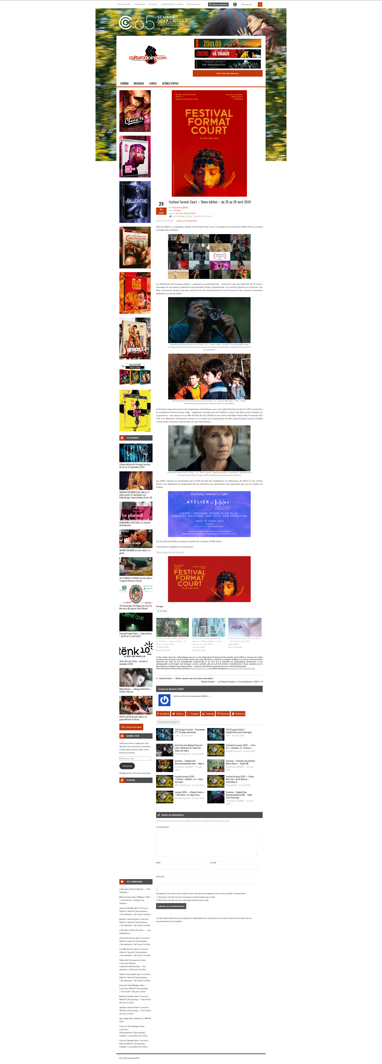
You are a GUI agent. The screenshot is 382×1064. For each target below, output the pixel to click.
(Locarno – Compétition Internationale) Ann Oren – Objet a (189, 762)
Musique (139, 83)
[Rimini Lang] (135, 385)
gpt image (124, 1018)
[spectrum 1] (135, 430)
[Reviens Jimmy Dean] (135, 176)
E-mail (213, 862)
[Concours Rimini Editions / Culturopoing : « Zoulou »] (228, 43)
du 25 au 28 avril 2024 (185, 213)
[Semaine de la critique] (191, 21)
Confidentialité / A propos (172, 4)
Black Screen (125, 897)
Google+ (195, 713)
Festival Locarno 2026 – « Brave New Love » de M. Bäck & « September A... (240, 779)
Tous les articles (124, 4)
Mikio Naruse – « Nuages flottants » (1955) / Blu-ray (135, 690)
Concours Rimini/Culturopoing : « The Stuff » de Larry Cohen (135, 999)
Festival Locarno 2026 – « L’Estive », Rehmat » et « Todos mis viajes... (189, 779)
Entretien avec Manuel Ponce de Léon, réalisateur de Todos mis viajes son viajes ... (188, 747)
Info (235, 4)
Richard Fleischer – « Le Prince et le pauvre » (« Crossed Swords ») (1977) (230, 681)
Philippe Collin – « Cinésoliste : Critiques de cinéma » (135, 900)
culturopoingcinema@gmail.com (240, 668)
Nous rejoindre (220, 4)
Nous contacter (193, 4)
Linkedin (210, 713)
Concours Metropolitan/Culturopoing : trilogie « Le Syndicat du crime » (133, 1032)
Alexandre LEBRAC (180, 207)
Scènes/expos (170, 83)
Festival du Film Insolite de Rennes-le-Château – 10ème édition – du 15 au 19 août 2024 (172, 641)
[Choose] (135, 131)
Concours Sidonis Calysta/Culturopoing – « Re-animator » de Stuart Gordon (134, 911)
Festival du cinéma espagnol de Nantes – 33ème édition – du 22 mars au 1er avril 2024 (207, 641)
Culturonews (139, 4)
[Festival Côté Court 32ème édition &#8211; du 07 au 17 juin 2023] (244, 627)
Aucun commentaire (164, 220)
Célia (121, 889)
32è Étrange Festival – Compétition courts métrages (239, 731)
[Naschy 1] (135, 313)
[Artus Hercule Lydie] (135, 358)
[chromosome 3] (135, 267)
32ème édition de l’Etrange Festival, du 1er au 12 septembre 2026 (134, 466)
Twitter (180, 713)
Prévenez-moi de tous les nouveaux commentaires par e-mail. (186, 897)
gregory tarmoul (126, 919)
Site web (160, 876)
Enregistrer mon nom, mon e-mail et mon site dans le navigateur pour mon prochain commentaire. (201, 893)
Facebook (165, 713)
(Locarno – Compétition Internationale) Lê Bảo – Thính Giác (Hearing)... (239, 794)
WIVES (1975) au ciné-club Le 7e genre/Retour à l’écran (133, 718)
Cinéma (124, 83)
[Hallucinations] (135, 222)
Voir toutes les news (131, 727)
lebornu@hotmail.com (199, 668)
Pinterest (225, 713)
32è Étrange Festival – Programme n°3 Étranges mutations (190, 731)
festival (189, 216)
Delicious (240, 713)
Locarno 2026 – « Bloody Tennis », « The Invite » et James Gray (189, 793)
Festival (177, 210)
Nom (159, 862)
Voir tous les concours (228, 73)
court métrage (178, 216)
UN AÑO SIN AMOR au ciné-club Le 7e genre (134, 552)
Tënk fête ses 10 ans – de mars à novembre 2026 (133, 662)
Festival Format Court (202, 216)
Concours (153, 4)
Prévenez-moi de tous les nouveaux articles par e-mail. (183, 900)
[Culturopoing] (147, 68)
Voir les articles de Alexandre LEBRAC (192, 696)
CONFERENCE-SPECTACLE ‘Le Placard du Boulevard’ (134, 524)
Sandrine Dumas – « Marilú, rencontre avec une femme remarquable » (186, 678)
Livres (153, 83)
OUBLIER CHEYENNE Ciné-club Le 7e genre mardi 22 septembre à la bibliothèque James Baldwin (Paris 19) (135, 494)
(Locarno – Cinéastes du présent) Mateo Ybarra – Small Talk (240, 762)
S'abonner (127, 766)
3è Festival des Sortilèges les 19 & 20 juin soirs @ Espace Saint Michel (135, 607)
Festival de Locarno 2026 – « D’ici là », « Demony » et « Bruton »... (240, 746)
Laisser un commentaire (187, 220)
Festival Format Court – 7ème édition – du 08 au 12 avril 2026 (135, 635)
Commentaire (163, 827)
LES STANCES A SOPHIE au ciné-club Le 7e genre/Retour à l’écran (135, 579)
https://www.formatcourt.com (170, 552)
